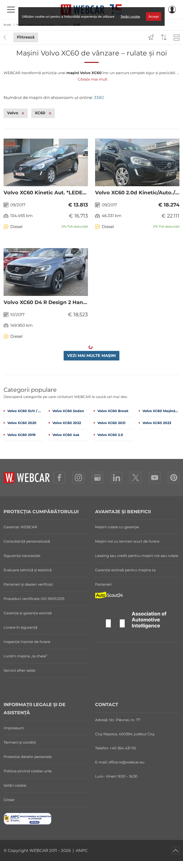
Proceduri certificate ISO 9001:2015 (34, 598)
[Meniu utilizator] (172, 10)
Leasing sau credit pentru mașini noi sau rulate (136, 555)
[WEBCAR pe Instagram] (78, 477)
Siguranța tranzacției (22, 555)
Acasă (7, 24)
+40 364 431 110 (123, 748)
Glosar (9, 799)
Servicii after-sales (19, 670)
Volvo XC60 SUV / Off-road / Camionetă (25, 411)
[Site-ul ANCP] (46, 819)
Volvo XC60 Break (112, 411)
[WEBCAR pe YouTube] (154, 477)
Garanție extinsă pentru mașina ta (125, 570)
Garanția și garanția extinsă (28, 613)
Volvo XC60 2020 (21, 423)
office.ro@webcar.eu (126, 762)
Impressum (14, 728)
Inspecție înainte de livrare (27, 641)
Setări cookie (15, 785)
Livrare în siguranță (20, 627)
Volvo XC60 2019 (21, 435)
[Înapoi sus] (175, 850)
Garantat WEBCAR (20, 527)
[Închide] (23, 113)
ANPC (82, 850)
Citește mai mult (92, 79)
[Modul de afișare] (176, 37)
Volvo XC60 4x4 (65, 435)
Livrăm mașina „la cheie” (25, 656)
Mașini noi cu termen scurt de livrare (127, 541)
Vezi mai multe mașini (91, 355)
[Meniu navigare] (11, 10)
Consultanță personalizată (27, 541)
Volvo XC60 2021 (111, 423)
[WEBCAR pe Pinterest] (173, 477)
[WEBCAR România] (97, 477)
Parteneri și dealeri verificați (28, 584)
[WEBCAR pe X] (135, 477)
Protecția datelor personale (28, 756)
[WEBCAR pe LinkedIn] (116, 477)
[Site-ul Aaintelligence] (137, 622)
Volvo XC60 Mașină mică (160, 411)
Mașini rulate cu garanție (117, 527)
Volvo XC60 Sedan (68, 411)
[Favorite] (150, 37)
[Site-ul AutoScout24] (137, 594)
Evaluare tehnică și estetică (28, 570)
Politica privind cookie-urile (28, 771)
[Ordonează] (163, 37)
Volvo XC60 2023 (156, 423)
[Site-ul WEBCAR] (27, 477)
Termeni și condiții (20, 742)
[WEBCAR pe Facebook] (59, 477)
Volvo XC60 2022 (66, 423)
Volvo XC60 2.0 (110, 435)
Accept (153, 16)
